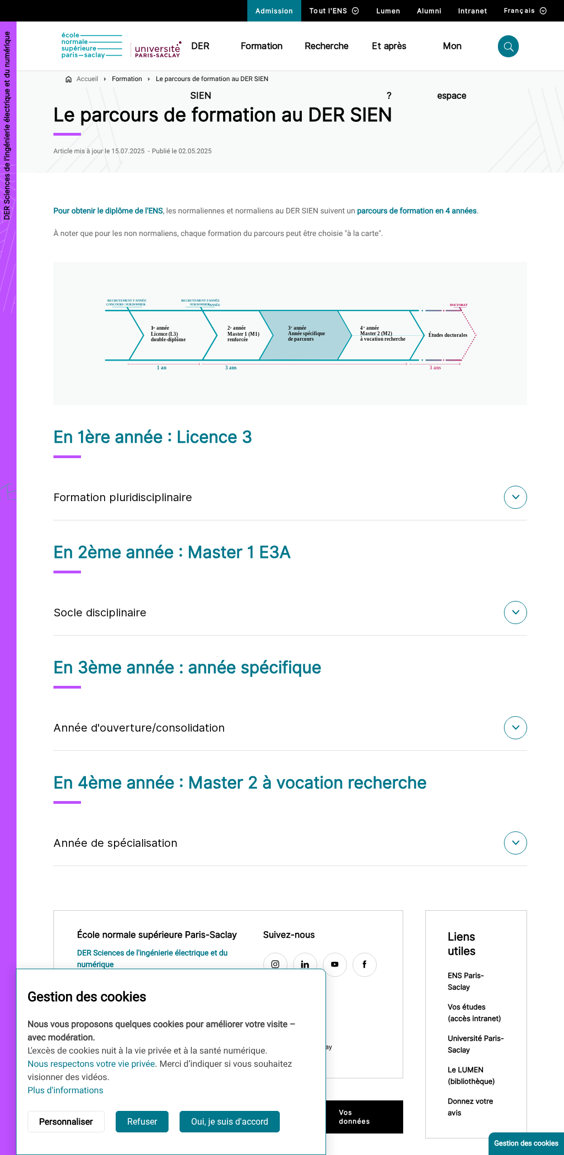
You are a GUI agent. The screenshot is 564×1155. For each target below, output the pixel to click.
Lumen (388, 11)
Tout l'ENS (329, 11)
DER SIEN (200, 56)
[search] (508, 46)
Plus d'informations (66, 1090)
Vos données (354, 1116)
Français (519, 10)
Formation (262, 46)
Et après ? (389, 56)
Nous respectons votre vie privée (91, 1064)
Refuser (142, 1121)
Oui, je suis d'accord (229, 1121)
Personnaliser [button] (66, 1121)
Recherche (327, 46)
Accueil (87, 79)
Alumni (429, 11)
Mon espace (452, 56)
